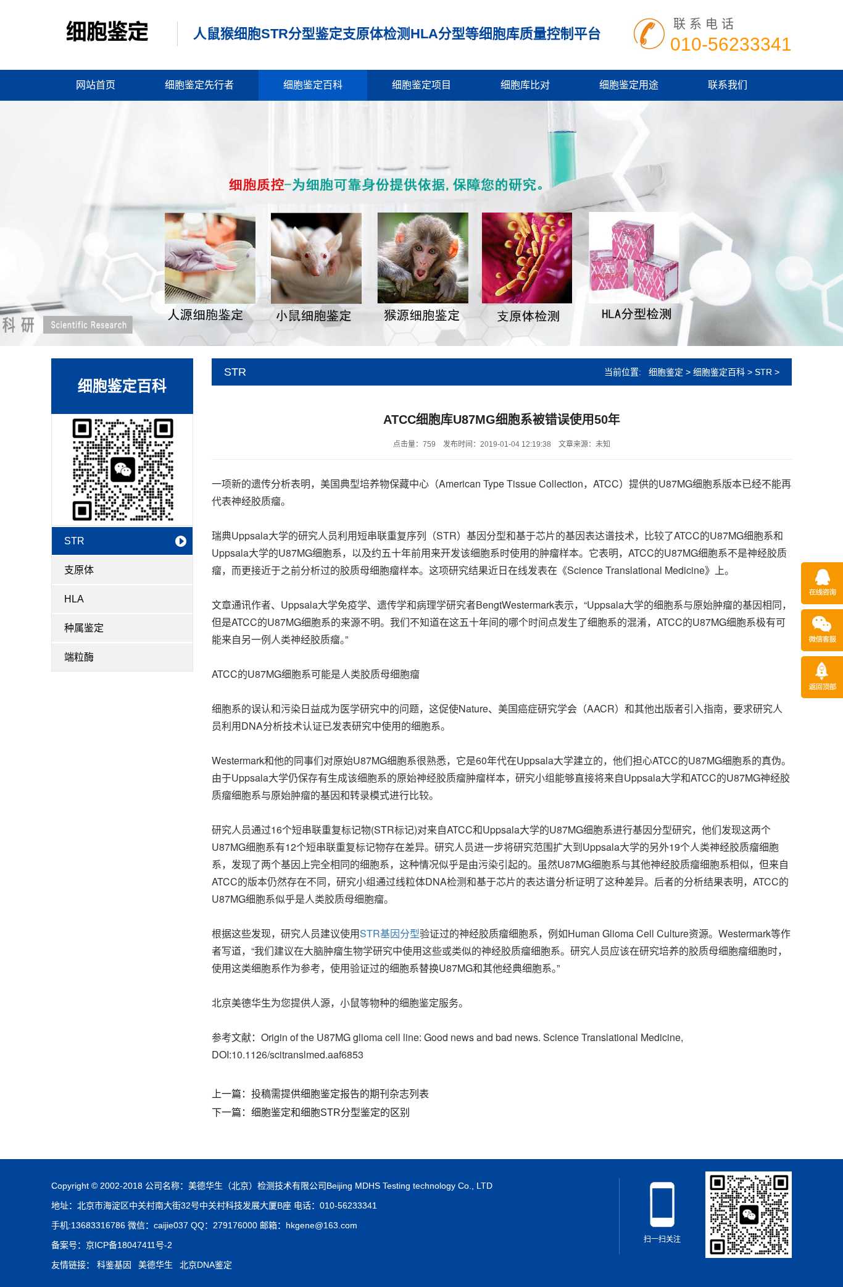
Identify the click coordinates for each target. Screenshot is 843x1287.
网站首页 (95, 85)
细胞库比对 (525, 85)
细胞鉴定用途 (628, 85)
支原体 (79, 570)
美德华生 (155, 1265)
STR (74, 541)
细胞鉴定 (666, 372)
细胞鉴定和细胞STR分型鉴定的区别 (330, 1112)
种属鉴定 (84, 628)
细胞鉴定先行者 (199, 85)
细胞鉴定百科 (313, 85)
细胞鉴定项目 (421, 85)
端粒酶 (79, 657)
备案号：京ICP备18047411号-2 (111, 1245)
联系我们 (727, 85)
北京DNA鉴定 (206, 1265)
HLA (74, 599)
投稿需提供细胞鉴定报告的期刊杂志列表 (340, 1094)
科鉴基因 (114, 1265)
